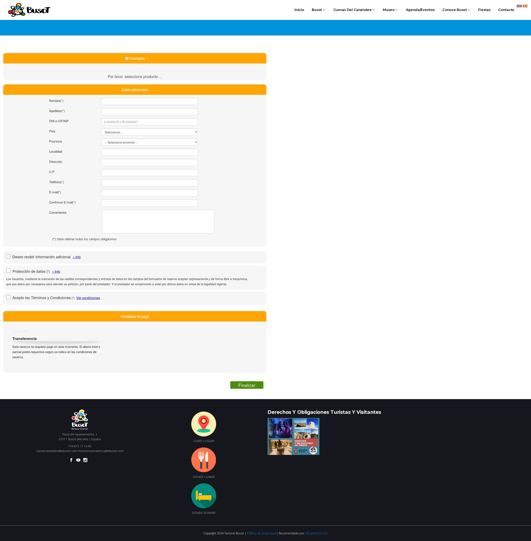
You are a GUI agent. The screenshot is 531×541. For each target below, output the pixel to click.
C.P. (52, 171)
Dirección (55, 161)
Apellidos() (57, 110)
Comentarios (58, 212)
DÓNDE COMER (204, 477)
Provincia (55, 141)
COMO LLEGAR (203, 441)
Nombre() (56, 100)
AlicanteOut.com (317, 533)
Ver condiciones (88, 297)
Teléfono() (56, 182)
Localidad (55, 151)
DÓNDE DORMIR (203, 513)
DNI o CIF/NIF (59, 121)
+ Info (77, 257)
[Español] (526, 6)
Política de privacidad (261, 533)
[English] (518, 6)
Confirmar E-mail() (62, 202)
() (32, 271)
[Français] (522, 6)
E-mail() (55, 192)
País (52, 131)
